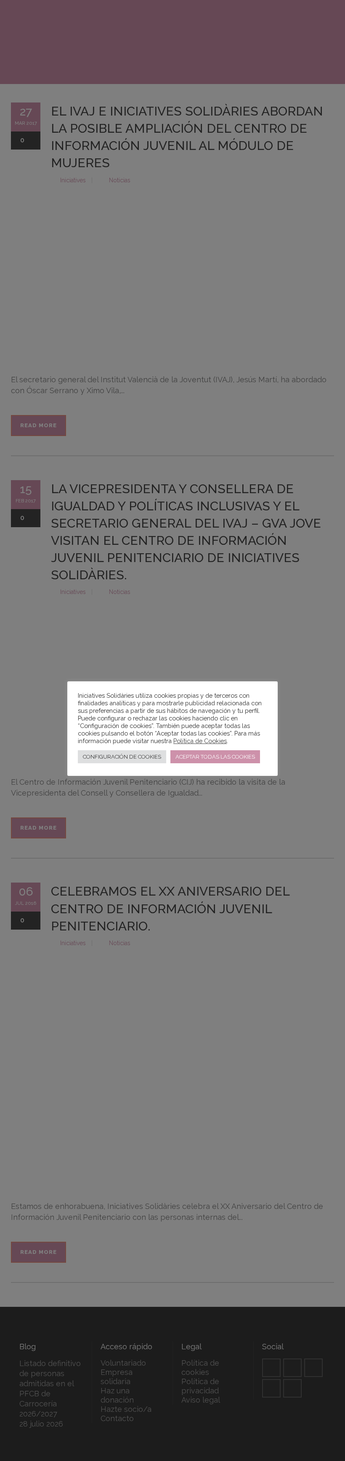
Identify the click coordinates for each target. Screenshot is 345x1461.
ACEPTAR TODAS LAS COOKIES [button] (215, 757)
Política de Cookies (200, 740)
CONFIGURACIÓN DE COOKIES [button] (122, 757)
